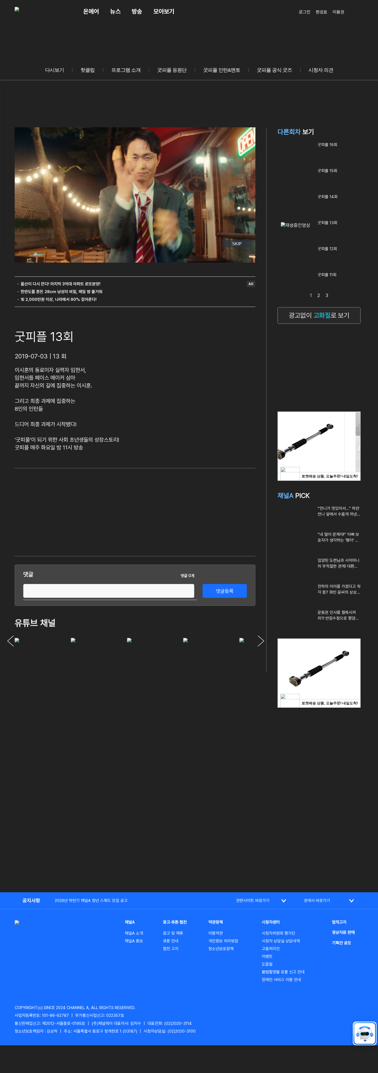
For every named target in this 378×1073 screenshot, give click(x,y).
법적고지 (339, 922)
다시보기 (54, 70)
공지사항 (31, 900)
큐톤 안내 (170, 940)
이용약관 (215, 933)
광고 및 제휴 (173, 933)
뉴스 (115, 11)
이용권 (338, 12)
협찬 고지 (170, 948)
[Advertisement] (213, 511)
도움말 (267, 964)
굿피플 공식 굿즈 (274, 70)
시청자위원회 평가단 (278, 933)
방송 (137, 11)
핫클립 (88, 70)
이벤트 (267, 956)
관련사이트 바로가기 (253, 900)
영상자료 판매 (343, 932)
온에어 (91, 11)
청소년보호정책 (221, 948)
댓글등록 (225, 591)
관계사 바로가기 (317, 900)
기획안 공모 (341, 942)
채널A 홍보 (134, 940)
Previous (10, 641)
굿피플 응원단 (172, 70)
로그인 (304, 12)
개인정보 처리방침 (223, 940)
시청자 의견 (321, 70)
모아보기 (163, 11)
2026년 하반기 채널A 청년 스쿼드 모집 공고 (91, 900)
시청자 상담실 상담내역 (281, 940)
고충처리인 (271, 948)
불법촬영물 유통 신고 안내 (283, 971)
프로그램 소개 (126, 70)
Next (261, 641)
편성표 (321, 12)
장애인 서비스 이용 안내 (281, 979)
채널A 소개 (134, 933)
